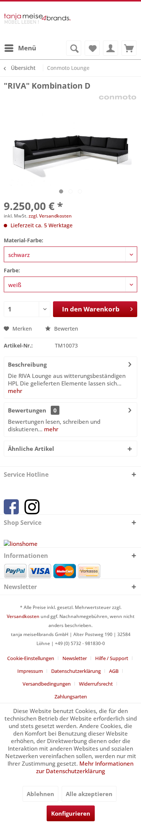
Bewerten (65, 328)
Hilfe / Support (111, 658)
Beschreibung (27, 364)
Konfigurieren (70, 813)
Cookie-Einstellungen (30, 658)
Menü (27, 48)
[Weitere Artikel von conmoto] (117, 97)
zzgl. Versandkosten (50, 216)
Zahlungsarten (71, 696)
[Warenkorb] (128, 48)
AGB (113, 671)
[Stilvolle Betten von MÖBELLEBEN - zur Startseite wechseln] (37, 24)
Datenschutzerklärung (76, 671)
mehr (15, 390)
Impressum (30, 671)
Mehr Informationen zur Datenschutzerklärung (84, 767)
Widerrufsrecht (96, 683)
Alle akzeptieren (89, 794)
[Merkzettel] (92, 48)
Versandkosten (23, 616)
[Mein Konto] (110, 48)
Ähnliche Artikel (31, 448)
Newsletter (74, 658)
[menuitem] (20, 48)
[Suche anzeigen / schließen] (73, 48)
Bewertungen (27, 410)
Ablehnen (40, 794)
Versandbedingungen (47, 683)
